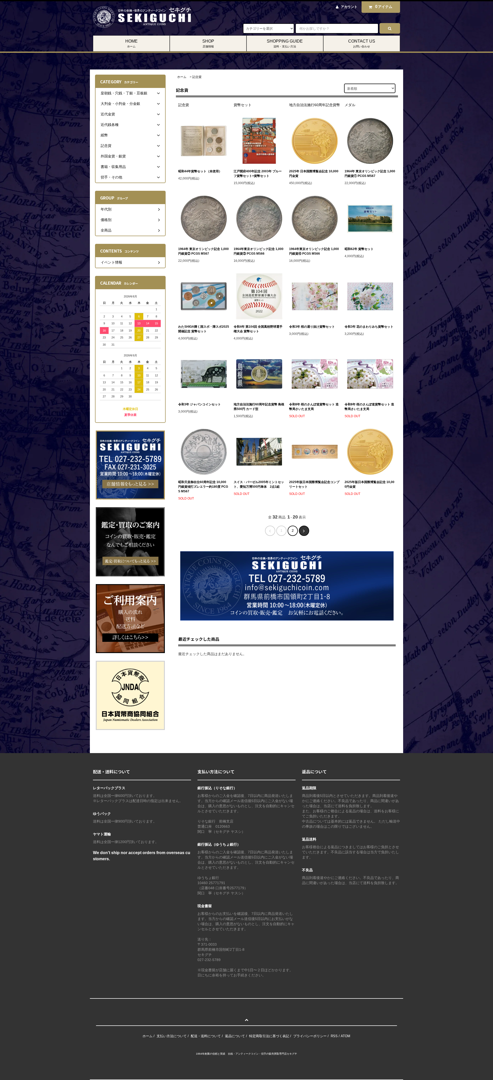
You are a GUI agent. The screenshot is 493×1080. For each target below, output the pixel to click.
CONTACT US (361, 43)
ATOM (345, 1036)
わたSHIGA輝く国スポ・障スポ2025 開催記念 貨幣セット (203, 329)
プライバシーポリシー (310, 1036)
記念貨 (197, 77)
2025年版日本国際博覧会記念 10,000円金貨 (369, 484)
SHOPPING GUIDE (285, 43)
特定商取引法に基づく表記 (269, 1036)
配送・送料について (206, 1036)
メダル (350, 105)
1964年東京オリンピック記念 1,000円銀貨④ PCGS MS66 (314, 251)
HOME (131, 43)
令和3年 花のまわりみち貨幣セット (369, 326)
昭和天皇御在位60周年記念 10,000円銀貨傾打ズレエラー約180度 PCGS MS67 (203, 486)
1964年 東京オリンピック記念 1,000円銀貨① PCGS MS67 (370, 173)
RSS (334, 1036)
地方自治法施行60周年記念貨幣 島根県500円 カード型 (259, 407)
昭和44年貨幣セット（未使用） (200, 171)
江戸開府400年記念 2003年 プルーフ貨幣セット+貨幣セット (258, 173)
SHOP (208, 43)
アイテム (384, 6)
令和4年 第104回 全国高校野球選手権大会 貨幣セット (258, 329)
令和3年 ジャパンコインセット (199, 404)
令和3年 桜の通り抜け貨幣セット (312, 326)
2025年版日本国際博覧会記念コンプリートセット (314, 484)
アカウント (349, 7)
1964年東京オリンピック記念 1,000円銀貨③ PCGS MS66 (258, 251)
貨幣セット (243, 105)
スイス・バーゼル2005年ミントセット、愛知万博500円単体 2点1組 (259, 484)
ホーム (181, 77)
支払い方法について (172, 1036)
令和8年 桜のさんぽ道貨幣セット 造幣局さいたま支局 (314, 407)
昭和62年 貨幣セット (359, 249)
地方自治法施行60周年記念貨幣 (314, 105)
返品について (235, 1036)
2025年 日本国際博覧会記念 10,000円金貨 (313, 173)
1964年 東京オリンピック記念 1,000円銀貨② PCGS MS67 (203, 251)
